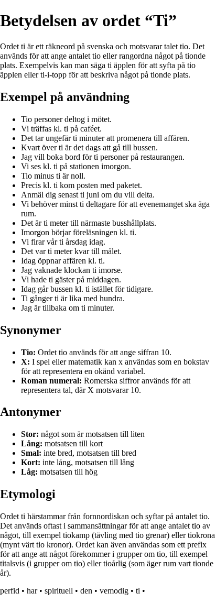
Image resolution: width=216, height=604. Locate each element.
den (86, 590)
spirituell (59, 590)
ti (138, 590)
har (32, 590)
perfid (9, 590)
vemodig (114, 590)
